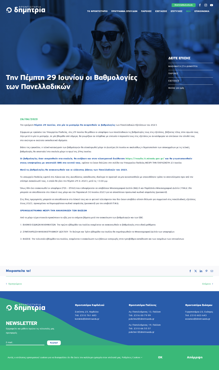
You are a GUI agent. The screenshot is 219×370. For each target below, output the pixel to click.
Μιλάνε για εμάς (176, 88)
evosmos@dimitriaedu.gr (197, 319)
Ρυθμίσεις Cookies (131, 357)
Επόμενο (206, 284)
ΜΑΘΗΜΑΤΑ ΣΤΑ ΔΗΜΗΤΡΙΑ (183, 66)
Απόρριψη (194, 357)
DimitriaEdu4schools (184, 5)
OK (160, 357)
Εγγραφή (54, 343)
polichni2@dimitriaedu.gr (141, 319)
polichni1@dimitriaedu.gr (141, 332)
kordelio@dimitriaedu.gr (87, 319)
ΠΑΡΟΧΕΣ (173, 73)
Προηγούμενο (15, 284)
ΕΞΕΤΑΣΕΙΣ (173, 81)
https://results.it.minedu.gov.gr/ (145, 159)
